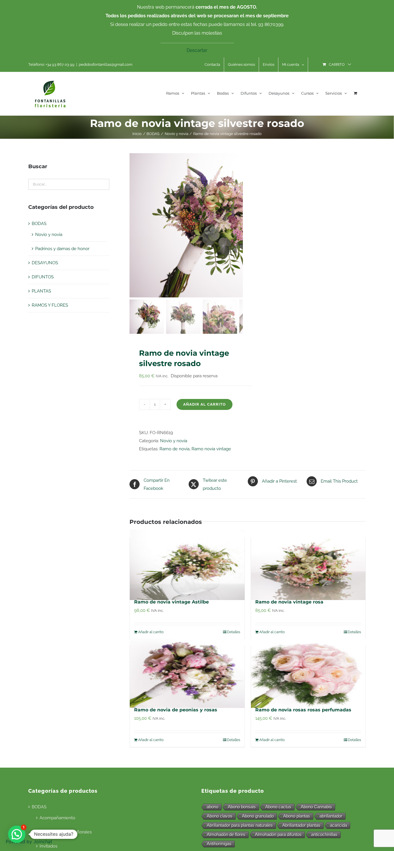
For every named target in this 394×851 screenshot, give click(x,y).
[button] (16, 834)
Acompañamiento (57, 817)
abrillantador (331, 815)
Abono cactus (278, 806)
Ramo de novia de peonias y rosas (175, 710)
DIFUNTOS (43, 277)
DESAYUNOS (45, 262)
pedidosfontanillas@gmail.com (105, 64)
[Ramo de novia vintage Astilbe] (187, 565)
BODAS (39, 223)
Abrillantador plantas (301, 825)
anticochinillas (324, 834)
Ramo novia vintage (211, 448)
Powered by (29, 841)
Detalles (233, 632)
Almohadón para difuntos (278, 834)
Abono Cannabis (316, 806)
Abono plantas (296, 815)
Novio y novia (173, 440)
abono (212, 806)
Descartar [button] (197, 50)
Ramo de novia (175, 448)
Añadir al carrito (204, 404)
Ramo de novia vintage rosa (289, 602)
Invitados (48, 846)
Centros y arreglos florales (66, 832)
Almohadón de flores (226, 834)
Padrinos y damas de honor (62, 248)
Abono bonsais (242, 806)
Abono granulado (258, 815)
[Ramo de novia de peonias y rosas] (187, 673)
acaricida (338, 825)
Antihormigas (219, 843)
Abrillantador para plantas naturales (240, 825)
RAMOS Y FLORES (50, 305)
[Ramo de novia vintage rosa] (308, 565)
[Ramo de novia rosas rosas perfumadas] (308, 673)
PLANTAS (41, 291)
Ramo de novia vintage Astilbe (171, 602)
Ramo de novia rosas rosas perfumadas (303, 710)
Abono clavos (219, 815)
